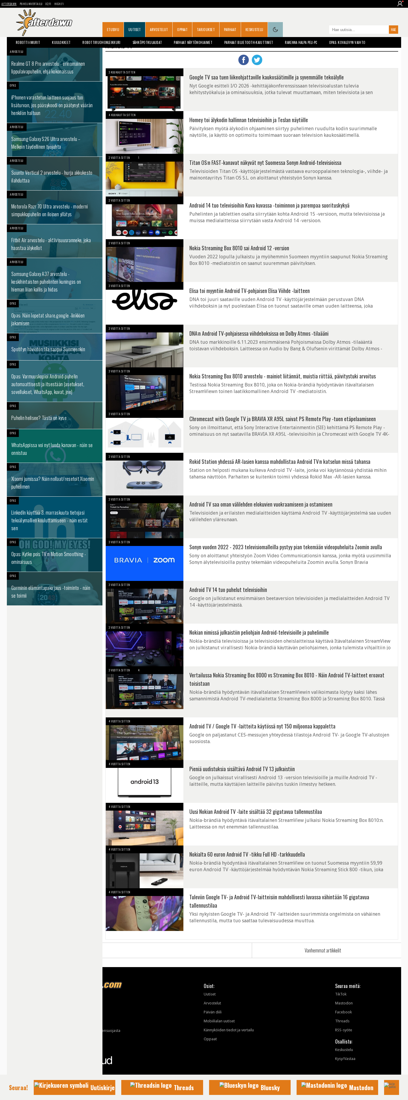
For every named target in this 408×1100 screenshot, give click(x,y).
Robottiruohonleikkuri (101, 42)
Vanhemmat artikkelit (323, 950)
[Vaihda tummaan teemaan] (275, 29)
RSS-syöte (343, 1030)
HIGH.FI (59, 3)
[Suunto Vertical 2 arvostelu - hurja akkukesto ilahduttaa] (54, 173)
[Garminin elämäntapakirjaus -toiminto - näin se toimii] (54, 588)
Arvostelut (159, 29)
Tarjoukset (206, 29)
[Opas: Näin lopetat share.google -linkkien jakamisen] (54, 316)
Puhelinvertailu (31, 3)
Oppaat (182, 29)
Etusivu (113, 29)
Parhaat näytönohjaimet (193, 42)
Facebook (343, 1012)
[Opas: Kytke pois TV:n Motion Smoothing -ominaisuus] (54, 555)
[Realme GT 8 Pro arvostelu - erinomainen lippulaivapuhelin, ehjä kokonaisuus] (54, 64)
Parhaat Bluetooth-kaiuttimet (248, 42)
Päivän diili (213, 1012)
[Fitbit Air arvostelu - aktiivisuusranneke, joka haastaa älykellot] (54, 241)
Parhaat (230, 29)
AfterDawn (9, 3)
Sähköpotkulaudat (147, 42)
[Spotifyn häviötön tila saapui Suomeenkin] (54, 346)
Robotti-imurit (28, 42)
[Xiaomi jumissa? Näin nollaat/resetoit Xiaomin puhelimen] (54, 479)
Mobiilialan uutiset (219, 1021)
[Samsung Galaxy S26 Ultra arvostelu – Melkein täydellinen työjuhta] (54, 140)
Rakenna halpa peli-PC (301, 42)
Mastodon (344, 1003)
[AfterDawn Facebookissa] (323, 30)
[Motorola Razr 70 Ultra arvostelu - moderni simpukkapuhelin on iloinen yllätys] (54, 207)
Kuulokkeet (61, 42)
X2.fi (48, 3)
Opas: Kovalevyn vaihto (347, 42)
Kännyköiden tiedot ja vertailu (229, 1030)
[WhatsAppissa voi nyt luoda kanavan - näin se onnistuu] (54, 446)
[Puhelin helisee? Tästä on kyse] (54, 415)
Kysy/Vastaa (345, 1058)
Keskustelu (254, 29)
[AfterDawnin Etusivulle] (44, 22)
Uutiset (134, 29)
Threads (342, 1021)
